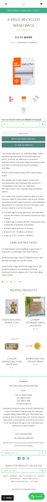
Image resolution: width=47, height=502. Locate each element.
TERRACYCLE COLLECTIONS (19, 481)
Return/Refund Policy (31, 478)
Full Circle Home (23, 30)
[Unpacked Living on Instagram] (28, 459)
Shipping (13, 42)
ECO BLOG (13, 476)
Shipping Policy (15, 478)
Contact (41, 476)
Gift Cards (34, 481)
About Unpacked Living (27, 476)
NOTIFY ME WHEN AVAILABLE (23, 139)
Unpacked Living (29, 489)
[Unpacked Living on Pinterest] (23, 459)
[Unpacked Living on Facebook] (19, 459)
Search (5, 476)
